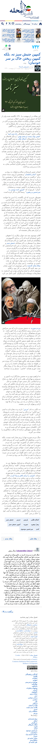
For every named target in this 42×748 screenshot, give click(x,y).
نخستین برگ (40, 23)
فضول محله (21, 8)
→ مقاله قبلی (34, 539)
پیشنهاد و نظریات (31, 688)
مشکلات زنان (33, 711)
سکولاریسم (33, 740)
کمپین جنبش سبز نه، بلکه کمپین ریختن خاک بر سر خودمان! (22, 58)
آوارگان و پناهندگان (31, 674)
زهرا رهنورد (35, 524)
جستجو (2, 23)
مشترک (9, 23)
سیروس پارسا (24, 67)
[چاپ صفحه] (9, 49)
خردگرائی (34, 723)
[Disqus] (21, 576)
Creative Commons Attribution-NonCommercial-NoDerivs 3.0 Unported (24, 661)
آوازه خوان (33, 636)
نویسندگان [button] (26, 24)
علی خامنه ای (33, 742)
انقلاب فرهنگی (32, 725)
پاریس (26, 520)
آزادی (35, 633)
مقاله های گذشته (33, 266)
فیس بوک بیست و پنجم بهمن (29, 136)
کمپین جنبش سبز (15, 524)
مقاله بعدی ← (7, 539)
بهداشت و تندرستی (31, 682)
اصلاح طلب (21, 139)
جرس (26, 409)
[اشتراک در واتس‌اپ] (6, 46)
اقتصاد (35, 676)
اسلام (35, 721)
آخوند (35, 727)
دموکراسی (27, 631)
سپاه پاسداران (32, 719)
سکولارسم (19, 631)
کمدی (35, 709)
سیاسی (35, 625)
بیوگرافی (34, 684)
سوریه (26, 524)
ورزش (35, 713)
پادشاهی (34, 686)
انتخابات (34, 678)
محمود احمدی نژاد (31, 734)
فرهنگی (28, 625)
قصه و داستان (33, 705)
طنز (36, 701)
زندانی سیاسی (32, 698)
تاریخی (35, 690)
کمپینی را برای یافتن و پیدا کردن (22, 476)
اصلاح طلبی (35, 520)
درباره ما (34, 24)
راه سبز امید (12, 134)
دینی (35, 696)
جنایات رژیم (33, 694)
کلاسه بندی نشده (31, 707)
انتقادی (35, 680)
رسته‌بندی (18, 24)
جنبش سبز (11, 243)
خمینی (35, 736)
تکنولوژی (34, 692)
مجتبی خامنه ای (32, 738)
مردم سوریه (35, 328)
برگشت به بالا (8, 612)
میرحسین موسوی (27, 529)
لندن (37, 529)
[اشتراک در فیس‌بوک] (9, 46)
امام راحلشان (30, 174)
